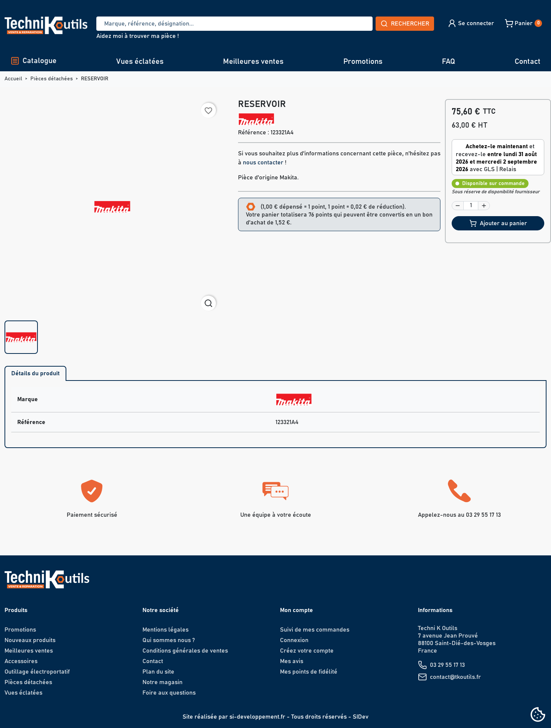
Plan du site (158, 672)
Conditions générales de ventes (185, 651)
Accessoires (20, 661)
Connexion (294, 640)
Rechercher (410, 24)
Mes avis (291, 661)
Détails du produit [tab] (35, 373)
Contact (528, 61)
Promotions (362, 61)
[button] (470, 23)
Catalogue (39, 61)
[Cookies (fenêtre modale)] (538, 715)
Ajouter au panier (503, 223)
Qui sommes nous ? (168, 640)
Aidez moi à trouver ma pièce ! (137, 36)
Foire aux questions (169, 693)
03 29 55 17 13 (447, 665)
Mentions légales (165, 630)
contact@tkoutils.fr (455, 677)
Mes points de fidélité (308, 672)
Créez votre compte (307, 651)
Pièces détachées (28, 682)
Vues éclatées (139, 61)
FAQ (448, 61)
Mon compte (296, 610)
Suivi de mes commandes (314, 630)
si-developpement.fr (257, 717)
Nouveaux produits (29, 640)
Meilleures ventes (253, 61)
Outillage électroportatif (37, 672)
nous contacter (263, 162)
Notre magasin (162, 682)
